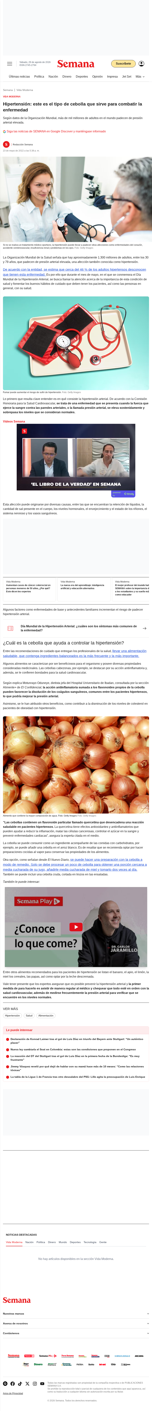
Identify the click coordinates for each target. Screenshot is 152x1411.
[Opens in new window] (12, 1383)
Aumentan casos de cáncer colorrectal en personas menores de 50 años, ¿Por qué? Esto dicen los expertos (28, 588)
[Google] (5, 1383)
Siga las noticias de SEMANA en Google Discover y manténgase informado (56, 131)
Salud (29, 1015)
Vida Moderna (24, 89)
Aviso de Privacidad (17, 1393)
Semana (8, 89)
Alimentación (45, 1015)
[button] (76, 927)
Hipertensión (12, 1015)
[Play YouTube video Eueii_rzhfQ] (76, 927)
